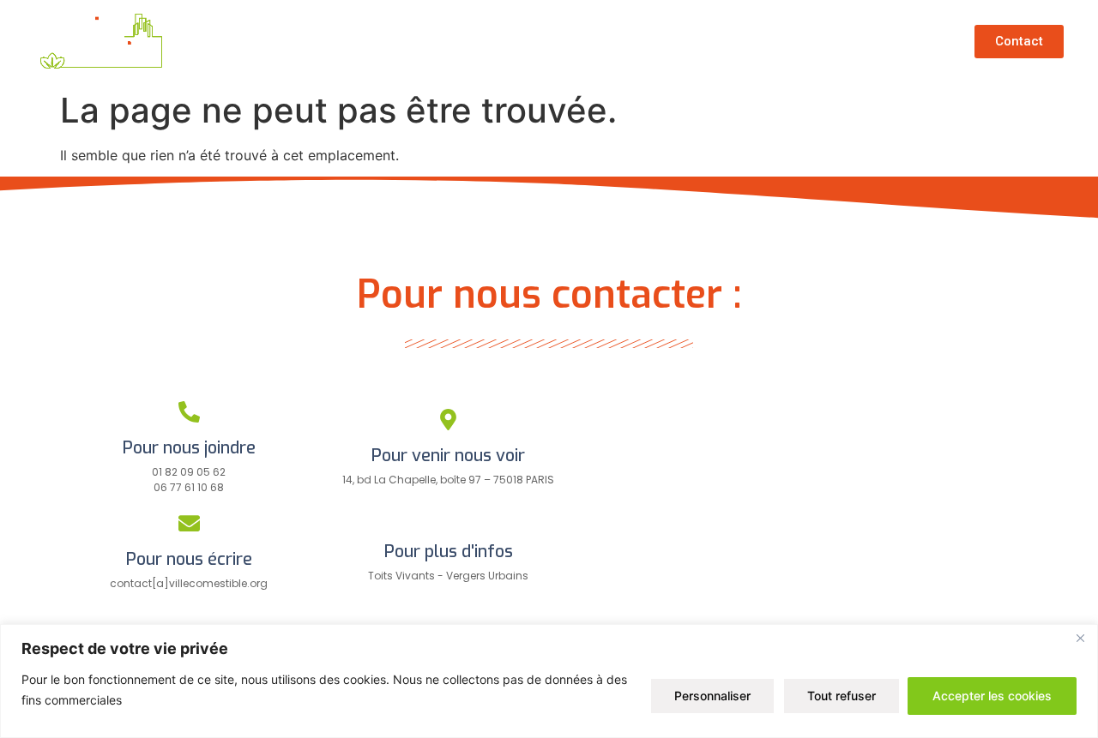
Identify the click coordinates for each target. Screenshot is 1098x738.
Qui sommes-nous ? (419, 41)
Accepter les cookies (992, 695)
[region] (549, 681)
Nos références (586, 41)
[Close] (1080, 638)
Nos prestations (739, 41)
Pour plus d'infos (448, 551)
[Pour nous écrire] (189, 523)
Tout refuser (841, 695)
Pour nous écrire (189, 559)
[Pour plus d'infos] (448, 515)
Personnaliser (712, 695)
